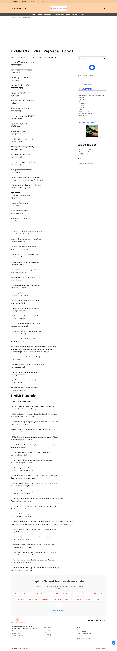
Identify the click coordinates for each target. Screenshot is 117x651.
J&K (24, 594)
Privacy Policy (14, 1)
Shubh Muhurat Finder (83, 638)
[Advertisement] (58, 37)
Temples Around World (86, 150)
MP (95, 594)
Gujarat (39, 594)
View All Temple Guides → (58, 610)
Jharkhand (66, 594)
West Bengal (77, 599)
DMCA (37, 1)
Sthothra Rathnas (59, 14)
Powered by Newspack (100, 648)
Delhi (16, 594)
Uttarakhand (57, 599)
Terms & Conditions (18, 635)
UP (101, 594)
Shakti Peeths (83, 115)
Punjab (97, 599)
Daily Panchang (81, 631)
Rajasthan (21, 599)
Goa (31, 594)
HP (57, 594)
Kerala (87, 594)
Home (33, 14)
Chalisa (81, 105)
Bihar (67, 599)
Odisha (88, 599)
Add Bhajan (82, 14)
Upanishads (82, 103)
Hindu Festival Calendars (84, 633)
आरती (80, 109)
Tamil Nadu (44, 599)
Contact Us (31, 1)
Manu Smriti (82, 99)
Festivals (74, 14)
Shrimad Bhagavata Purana (87, 113)
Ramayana (81, 80)
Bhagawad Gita (48, 14)
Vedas (81, 101)
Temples (39, 14)
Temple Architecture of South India (89, 93)
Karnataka (77, 594)
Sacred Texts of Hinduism (85, 75)
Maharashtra (33, 599)
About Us (23, 1)
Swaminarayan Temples (86, 152)
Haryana (49, 594)
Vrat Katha (80, 636)
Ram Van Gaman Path (84, 84)
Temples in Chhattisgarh (86, 163)
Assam (58, 605)
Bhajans (68, 14)
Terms (43, 1)
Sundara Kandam (84, 111)
